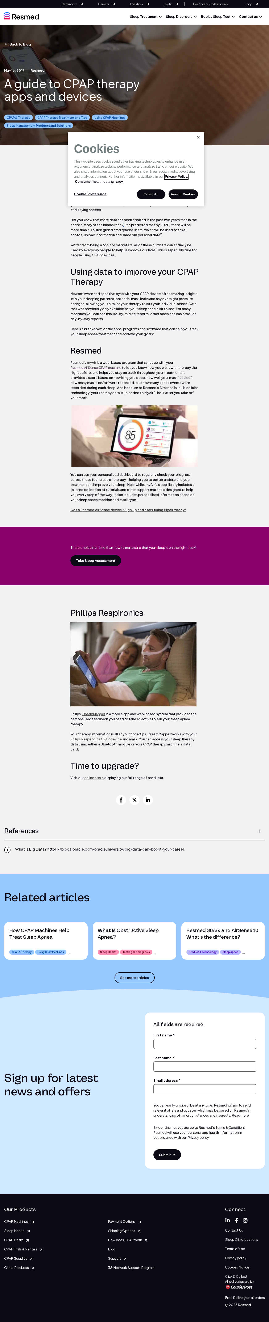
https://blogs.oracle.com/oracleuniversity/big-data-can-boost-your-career (115, 849)
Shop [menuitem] (248, 4)
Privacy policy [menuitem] (235, 1258)
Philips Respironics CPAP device (96, 739)
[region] (136, 169)
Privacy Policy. (176, 176)
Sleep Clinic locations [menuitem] (241, 1239)
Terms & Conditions (230, 1127)
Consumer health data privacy (99, 181)
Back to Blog (20, 44)
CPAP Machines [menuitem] (16, 1221)
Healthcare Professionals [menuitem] (210, 4)
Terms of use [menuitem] (235, 1248)
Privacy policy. (199, 1137)
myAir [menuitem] (168, 4)
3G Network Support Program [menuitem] (131, 1267)
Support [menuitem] (114, 1258)
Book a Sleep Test (216, 16)
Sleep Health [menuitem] (14, 1230)
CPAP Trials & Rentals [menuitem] (20, 1249)
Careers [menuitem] (103, 4)
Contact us (248, 16)
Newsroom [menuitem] (69, 4)
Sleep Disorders (179, 16)
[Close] (198, 137)
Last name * (163, 1058)
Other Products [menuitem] (16, 1267)
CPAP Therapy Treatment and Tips (62, 117)
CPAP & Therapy (18, 117)
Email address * (167, 1080)
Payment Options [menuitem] (122, 1221)
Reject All (151, 194)
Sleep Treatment (144, 16)
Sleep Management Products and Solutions (39, 125)
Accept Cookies (183, 194)
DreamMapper (93, 714)
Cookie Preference (90, 194)
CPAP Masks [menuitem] (14, 1240)
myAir (91, 362)
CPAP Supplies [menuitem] (15, 1258)
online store (94, 777)
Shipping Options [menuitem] (121, 1230)
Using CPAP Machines (109, 117)
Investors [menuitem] (136, 4)
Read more (240, 1115)
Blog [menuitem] (111, 1249)
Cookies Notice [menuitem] (237, 1267)
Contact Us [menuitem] (234, 1230)
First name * (164, 1035)
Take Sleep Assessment (95, 560)
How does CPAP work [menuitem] (125, 1240)
